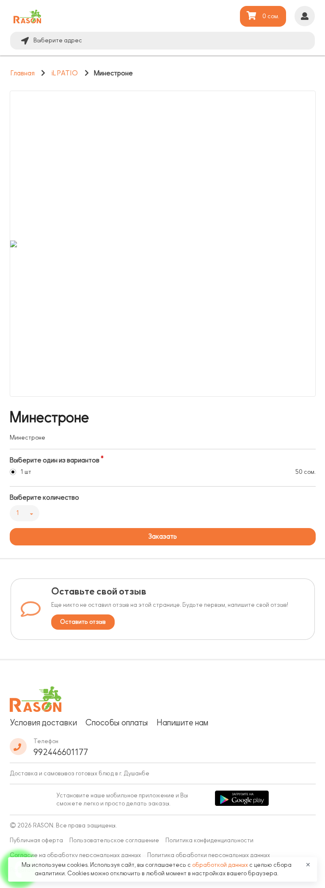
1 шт (25, 472)
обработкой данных (220, 865)
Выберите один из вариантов (54, 460)
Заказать (162, 536)
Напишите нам (182, 722)
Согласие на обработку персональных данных (75, 855)
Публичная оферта (36, 840)
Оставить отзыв (83, 622)
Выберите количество (44, 497)
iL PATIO (65, 73)
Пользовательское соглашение (114, 840)
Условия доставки (43, 722)
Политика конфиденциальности (209, 840)
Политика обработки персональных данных (208, 855)
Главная (23, 73)
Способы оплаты (116, 722)
